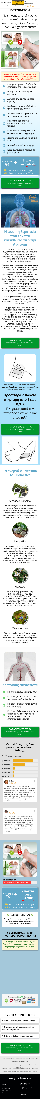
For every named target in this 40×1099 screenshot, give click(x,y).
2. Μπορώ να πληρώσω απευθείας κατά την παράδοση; (18, 1028)
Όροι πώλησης (7, 1064)
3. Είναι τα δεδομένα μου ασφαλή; (18, 1036)
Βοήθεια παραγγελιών (32, 1064)
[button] (20, 1020)
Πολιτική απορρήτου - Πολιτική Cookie (20, 1065)
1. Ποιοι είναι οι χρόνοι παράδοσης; (19, 1021)
